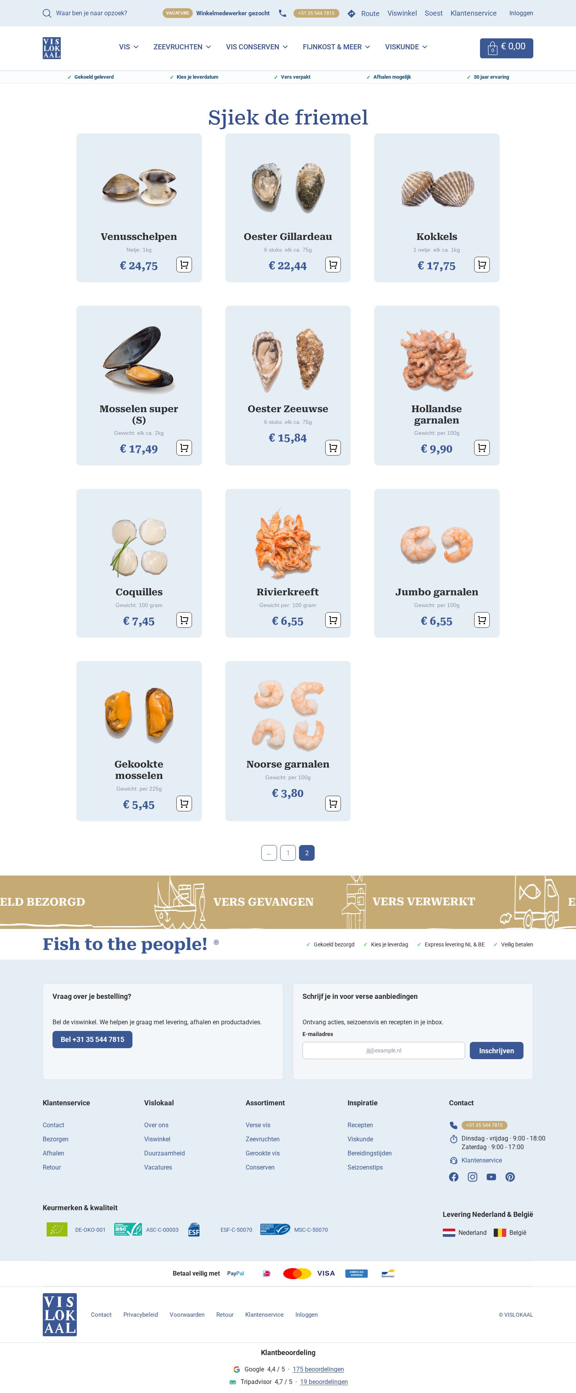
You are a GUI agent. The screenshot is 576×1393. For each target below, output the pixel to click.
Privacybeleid (140, 1314)
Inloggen (521, 13)
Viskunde (402, 47)
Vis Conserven (252, 47)
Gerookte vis (263, 1153)
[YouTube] (491, 1177)
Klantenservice (474, 13)
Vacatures (158, 1167)
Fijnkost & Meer (332, 47)
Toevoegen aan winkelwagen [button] (184, 264)
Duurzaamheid (164, 1153)
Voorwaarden (187, 1314)
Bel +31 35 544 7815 (92, 1039)
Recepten (360, 1125)
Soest (434, 13)
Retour (52, 1167)
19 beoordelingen (324, 1382)
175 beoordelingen (318, 1369)
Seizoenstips (365, 1167)
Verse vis (258, 1125)
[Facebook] (453, 1177)
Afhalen (53, 1153)
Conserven (260, 1167)
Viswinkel (402, 13)
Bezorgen (56, 1139)
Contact (53, 1125)
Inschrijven (496, 1051)
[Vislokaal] (60, 1314)
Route (370, 13)
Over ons (156, 1125)
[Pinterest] (510, 1177)
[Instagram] (472, 1177)
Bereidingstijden (370, 1153)
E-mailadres (317, 1034)
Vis (124, 47)
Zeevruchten (178, 47)
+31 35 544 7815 (316, 13)
